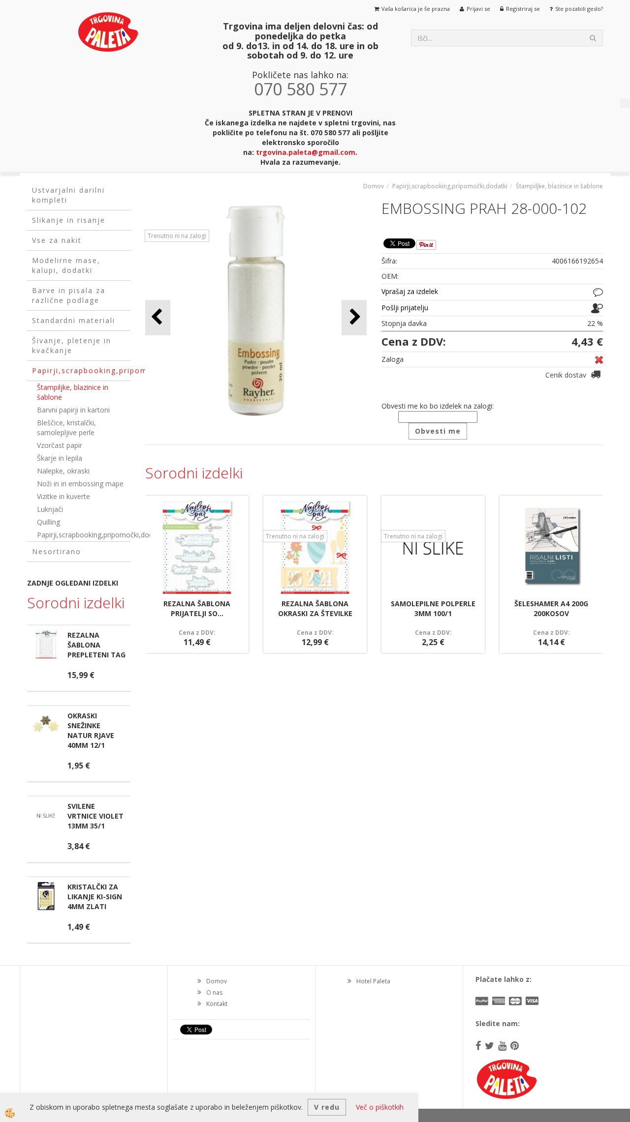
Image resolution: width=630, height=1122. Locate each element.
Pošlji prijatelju (404, 307)
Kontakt (216, 1004)
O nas (214, 992)
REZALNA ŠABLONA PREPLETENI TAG (96, 644)
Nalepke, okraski (63, 470)
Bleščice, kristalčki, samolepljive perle (66, 427)
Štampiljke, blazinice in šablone (72, 392)
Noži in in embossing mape (80, 483)
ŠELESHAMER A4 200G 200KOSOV (551, 608)
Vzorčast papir (59, 445)
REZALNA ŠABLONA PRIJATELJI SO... (196, 608)
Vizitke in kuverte (63, 496)
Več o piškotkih (380, 1107)
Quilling (48, 522)
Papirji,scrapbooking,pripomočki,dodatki (83, 534)
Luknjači (50, 509)
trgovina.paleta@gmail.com (305, 152)
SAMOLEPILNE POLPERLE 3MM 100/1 (433, 608)
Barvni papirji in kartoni (73, 409)
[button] (354, 317)
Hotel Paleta (373, 981)
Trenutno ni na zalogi (177, 236)
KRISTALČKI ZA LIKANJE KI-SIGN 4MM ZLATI (94, 896)
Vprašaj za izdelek (409, 291)
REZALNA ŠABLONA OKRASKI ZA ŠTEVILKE (315, 608)
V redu (327, 1107)
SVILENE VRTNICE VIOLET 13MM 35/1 (95, 815)
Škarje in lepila (59, 458)
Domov (373, 186)
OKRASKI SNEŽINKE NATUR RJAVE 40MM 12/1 (90, 730)
